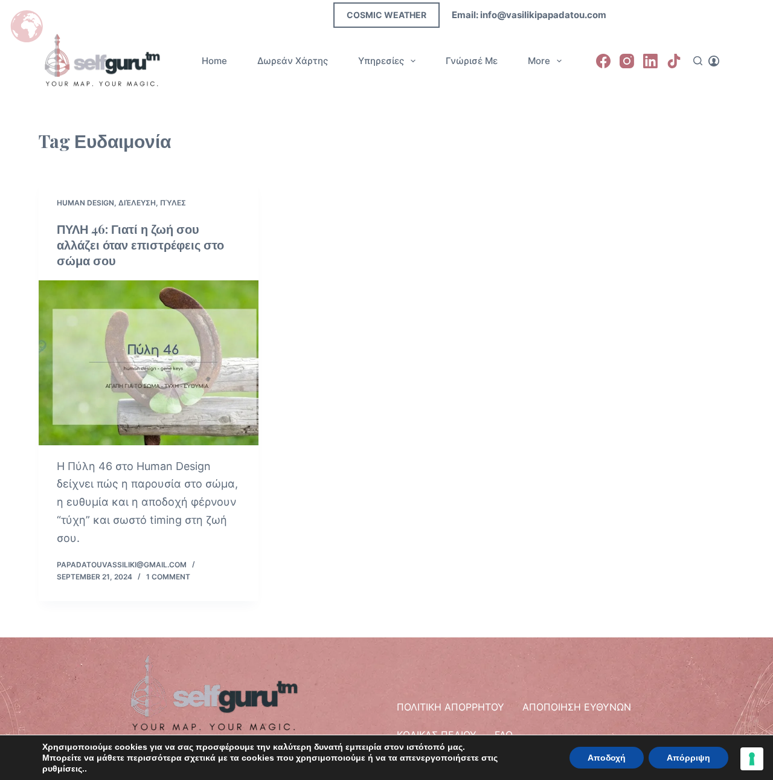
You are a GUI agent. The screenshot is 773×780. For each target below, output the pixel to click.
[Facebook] (603, 61)
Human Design (85, 202)
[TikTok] (674, 61)
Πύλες (173, 202)
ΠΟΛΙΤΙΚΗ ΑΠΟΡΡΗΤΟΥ (450, 707)
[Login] (713, 61)
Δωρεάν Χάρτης (292, 60)
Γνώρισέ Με (472, 60)
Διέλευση (137, 202)
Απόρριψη (688, 757)
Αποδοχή (607, 757)
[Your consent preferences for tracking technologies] (751, 758)
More (539, 60)
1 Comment (168, 576)
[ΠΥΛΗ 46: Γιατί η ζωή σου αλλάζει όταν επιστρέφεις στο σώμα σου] (148, 362)
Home (214, 60)
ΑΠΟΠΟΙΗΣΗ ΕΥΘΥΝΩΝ (576, 707)
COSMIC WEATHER (386, 15)
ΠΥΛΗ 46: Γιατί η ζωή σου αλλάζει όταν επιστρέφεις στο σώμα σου (140, 244)
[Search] (697, 60)
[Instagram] (627, 61)
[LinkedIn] (650, 61)
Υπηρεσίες (381, 60)
